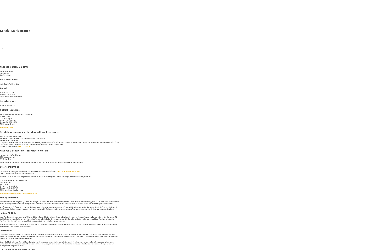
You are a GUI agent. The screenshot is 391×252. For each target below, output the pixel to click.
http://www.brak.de (24, 146)
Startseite (8, 11)
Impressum (8, 49)
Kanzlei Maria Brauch (15, 31)
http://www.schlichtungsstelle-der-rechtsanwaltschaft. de (18, 194)
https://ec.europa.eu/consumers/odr (68, 171)
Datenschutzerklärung (19, 249)
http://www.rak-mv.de (6, 128)
